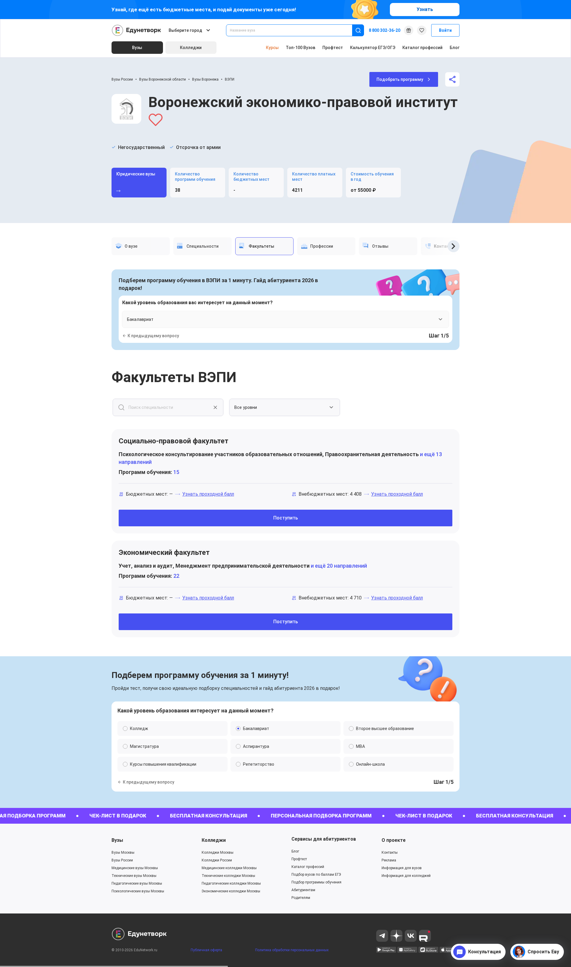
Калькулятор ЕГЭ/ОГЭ (372, 47)
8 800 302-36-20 (384, 30)
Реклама (389, 860)
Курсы (272, 47)
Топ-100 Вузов (300, 47)
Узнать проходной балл (208, 494)
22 (176, 576)
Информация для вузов (402, 868)
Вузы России (122, 79)
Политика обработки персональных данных (292, 950)
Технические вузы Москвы (134, 876)
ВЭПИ (229, 79)
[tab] (141, 246)
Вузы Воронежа (205, 79)
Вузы (117, 840)
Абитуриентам (303, 890)
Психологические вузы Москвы (138, 891)
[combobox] (293, 30)
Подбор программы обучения (316, 882)
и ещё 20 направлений (338, 566)
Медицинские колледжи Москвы (229, 868)
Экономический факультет (164, 552)
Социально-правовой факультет (173, 441)
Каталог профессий (422, 47)
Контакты (390, 852)
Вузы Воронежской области (162, 79)
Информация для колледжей (406, 876)
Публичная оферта (206, 950)
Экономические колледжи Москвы (231, 891)
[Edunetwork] (136, 30)
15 (176, 472)
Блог (454, 47)
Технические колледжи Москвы (228, 876)
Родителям (300, 898)
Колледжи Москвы (217, 852)
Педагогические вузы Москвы (137, 883)
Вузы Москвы (123, 852)
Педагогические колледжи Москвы (231, 883)
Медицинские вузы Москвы (135, 868)
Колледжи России (217, 860)
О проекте (394, 840)
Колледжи (214, 840)
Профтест (332, 47)
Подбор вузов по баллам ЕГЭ (316, 874)
